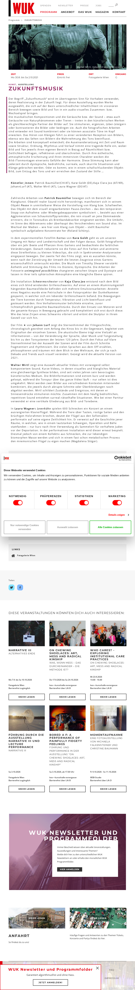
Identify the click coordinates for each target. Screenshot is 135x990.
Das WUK (85, 12)
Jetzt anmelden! (50, 982)
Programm (48, 12)
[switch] (51, 502)
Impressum (112, 978)
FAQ (111, 970)
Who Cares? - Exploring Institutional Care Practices (107, 655)
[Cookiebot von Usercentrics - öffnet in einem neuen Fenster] (116, 458)
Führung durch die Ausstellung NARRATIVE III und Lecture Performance (26, 741)
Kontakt (118, 12)
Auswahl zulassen (67, 527)
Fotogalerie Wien (26, 555)
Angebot (68, 12)
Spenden (45, 5)
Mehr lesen (26, 697)
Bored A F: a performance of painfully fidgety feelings (65, 739)
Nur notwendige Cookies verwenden (24, 527)
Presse (84, 5)
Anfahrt (19, 936)
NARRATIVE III (20, 650)
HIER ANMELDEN (70, 869)
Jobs (98, 5)
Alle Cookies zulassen (110, 527)
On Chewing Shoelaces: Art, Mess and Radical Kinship (65, 655)
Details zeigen (116, 514)
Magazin (102, 12)
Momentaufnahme (106, 734)
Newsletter (65, 5)
